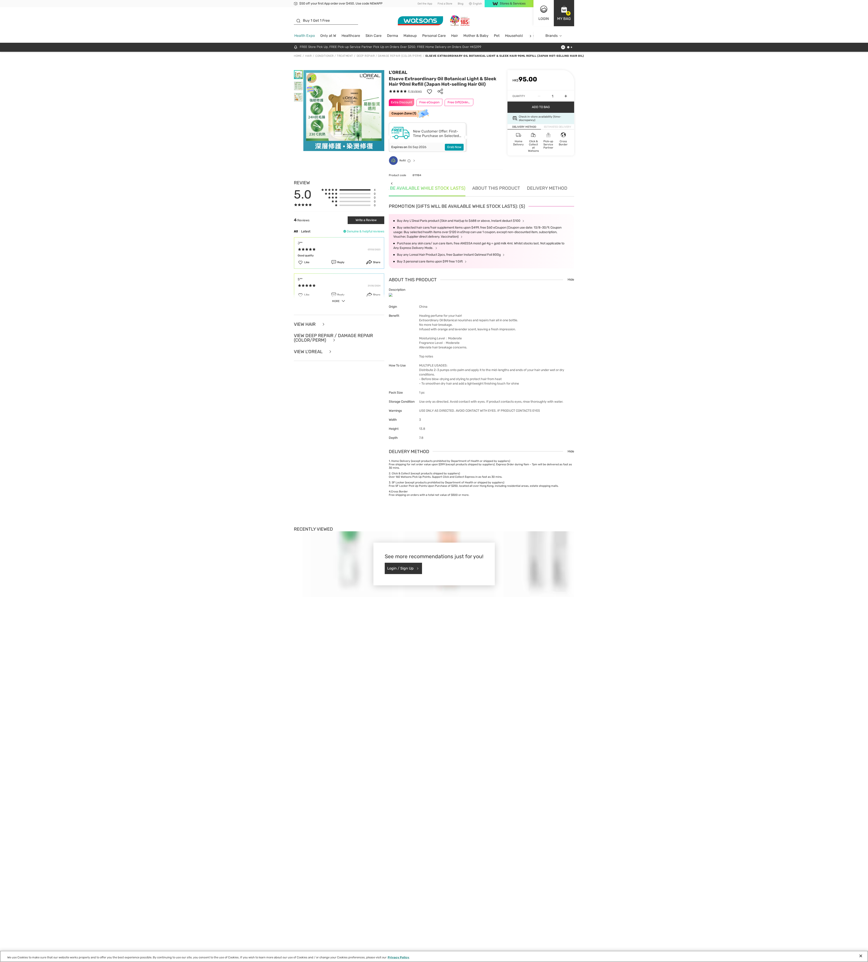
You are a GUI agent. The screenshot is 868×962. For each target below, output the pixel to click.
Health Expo (304, 35)
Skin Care (374, 35)
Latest (305, 231)
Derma (392, 35)
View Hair (305, 324)
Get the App (424, 3)
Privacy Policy (398, 957)
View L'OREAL (308, 351)
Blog (460, 3)
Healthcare (351, 35)
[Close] (861, 956)
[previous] (391, 183)
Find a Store (445, 3)
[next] (530, 36)
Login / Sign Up (400, 568)
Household (514, 35)
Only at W (328, 35)
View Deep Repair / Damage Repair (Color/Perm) (333, 338)
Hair (454, 35)
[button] (564, 13)
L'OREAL (398, 72)
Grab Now (454, 147)
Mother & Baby (475, 35)
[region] (434, 956)
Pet (497, 35)
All (296, 231)
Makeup (410, 35)
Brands (551, 35)
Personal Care (434, 35)
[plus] (565, 96)
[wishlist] (429, 91)
